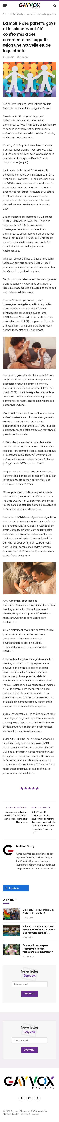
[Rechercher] (54, 5)
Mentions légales (11, 1114)
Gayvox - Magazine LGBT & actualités (29, 1111)
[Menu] (5, 5)
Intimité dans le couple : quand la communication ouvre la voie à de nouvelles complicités (39, 929)
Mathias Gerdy (25, 846)
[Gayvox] (29, 6)
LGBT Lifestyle (18, 14)
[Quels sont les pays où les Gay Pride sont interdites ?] (11, 914)
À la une (9, 900)
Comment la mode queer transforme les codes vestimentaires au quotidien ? (38, 948)
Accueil (6, 14)
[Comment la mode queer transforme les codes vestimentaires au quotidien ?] (11, 949)
